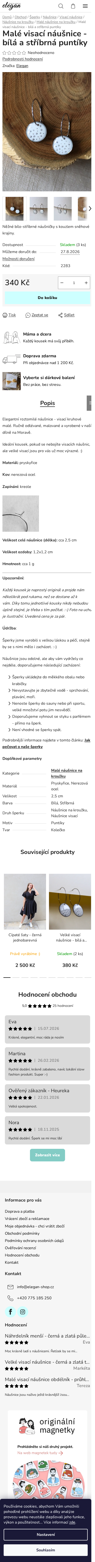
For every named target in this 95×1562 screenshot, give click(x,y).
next (90, 895)
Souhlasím (45, 1550)
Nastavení (46, 1534)
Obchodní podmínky (22, 1233)
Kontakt (12, 1262)
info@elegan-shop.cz (35, 1287)
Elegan (22, 65)
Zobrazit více (47, 1155)
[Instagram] (22, 1311)
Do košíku (47, 297)
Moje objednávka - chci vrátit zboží (35, 1226)
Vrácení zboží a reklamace (27, 1218)
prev (5, 895)
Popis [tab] (47, 403)
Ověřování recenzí (20, 1248)
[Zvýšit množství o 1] (86, 283)
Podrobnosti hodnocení (22, 59)
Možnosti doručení (18, 259)
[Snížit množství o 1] (62, 283)
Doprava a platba (19, 1211)
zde (72, 1522)
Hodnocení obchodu (47, 994)
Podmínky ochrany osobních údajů (34, 1240)
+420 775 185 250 (34, 1298)
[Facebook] (10, 1311)
